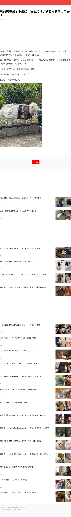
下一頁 (35, 162)
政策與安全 (9, 509)
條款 (13, 509)
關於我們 (3, 509)
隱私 (16, 509)
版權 (19, 509)
